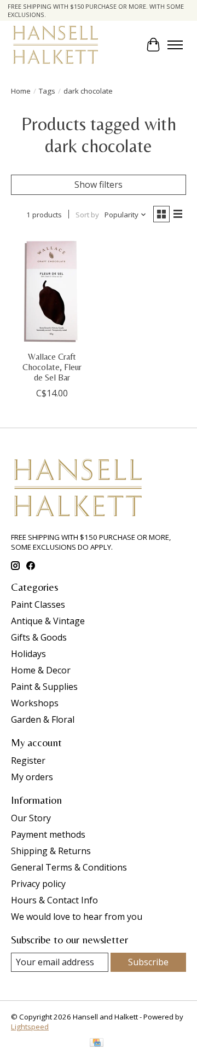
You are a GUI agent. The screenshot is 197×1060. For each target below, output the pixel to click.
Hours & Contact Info (54, 900)
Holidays (28, 654)
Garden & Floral (42, 719)
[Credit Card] (96, 1043)
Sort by (87, 215)
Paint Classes (38, 604)
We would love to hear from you (76, 917)
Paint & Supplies (44, 687)
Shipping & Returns (51, 851)
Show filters (98, 184)
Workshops (35, 703)
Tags (47, 91)
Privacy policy (38, 884)
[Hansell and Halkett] (55, 44)
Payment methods (48, 834)
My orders (32, 777)
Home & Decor (41, 670)
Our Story (31, 818)
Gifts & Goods (39, 637)
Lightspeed (30, 1027)
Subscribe (148, 962)
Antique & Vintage (48, 621)
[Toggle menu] (175, 45)
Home (21, 91)
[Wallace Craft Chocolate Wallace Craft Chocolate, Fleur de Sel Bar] (52, 289)
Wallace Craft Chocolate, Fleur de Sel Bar (52, 367)
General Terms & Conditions (69, 867)
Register (28, 760)
